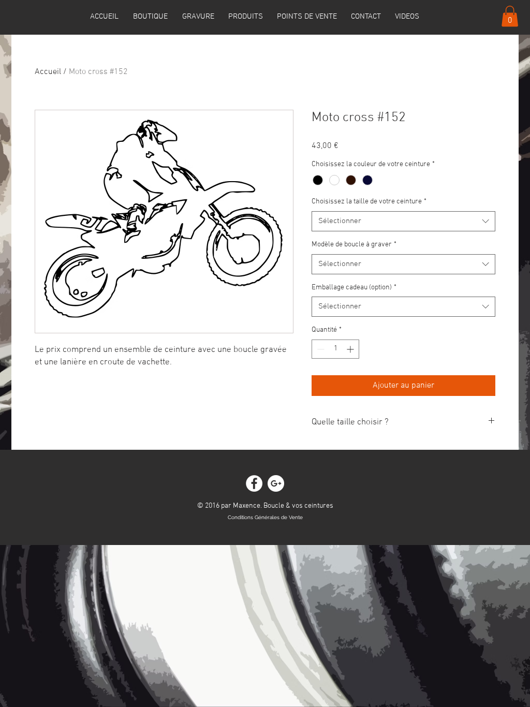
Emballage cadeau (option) (354, 287)
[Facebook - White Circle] (254, 483)
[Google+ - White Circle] (276, 483)
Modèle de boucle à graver (354, 244)
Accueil (48, 72)
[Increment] (351, 349)
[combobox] (403, 221)
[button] (510, 16)
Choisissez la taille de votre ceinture (369, 201)
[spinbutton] (335, 349)
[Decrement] (319, 349)
